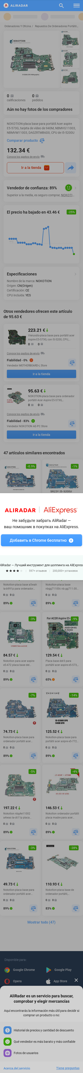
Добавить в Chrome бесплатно (38, 540)
